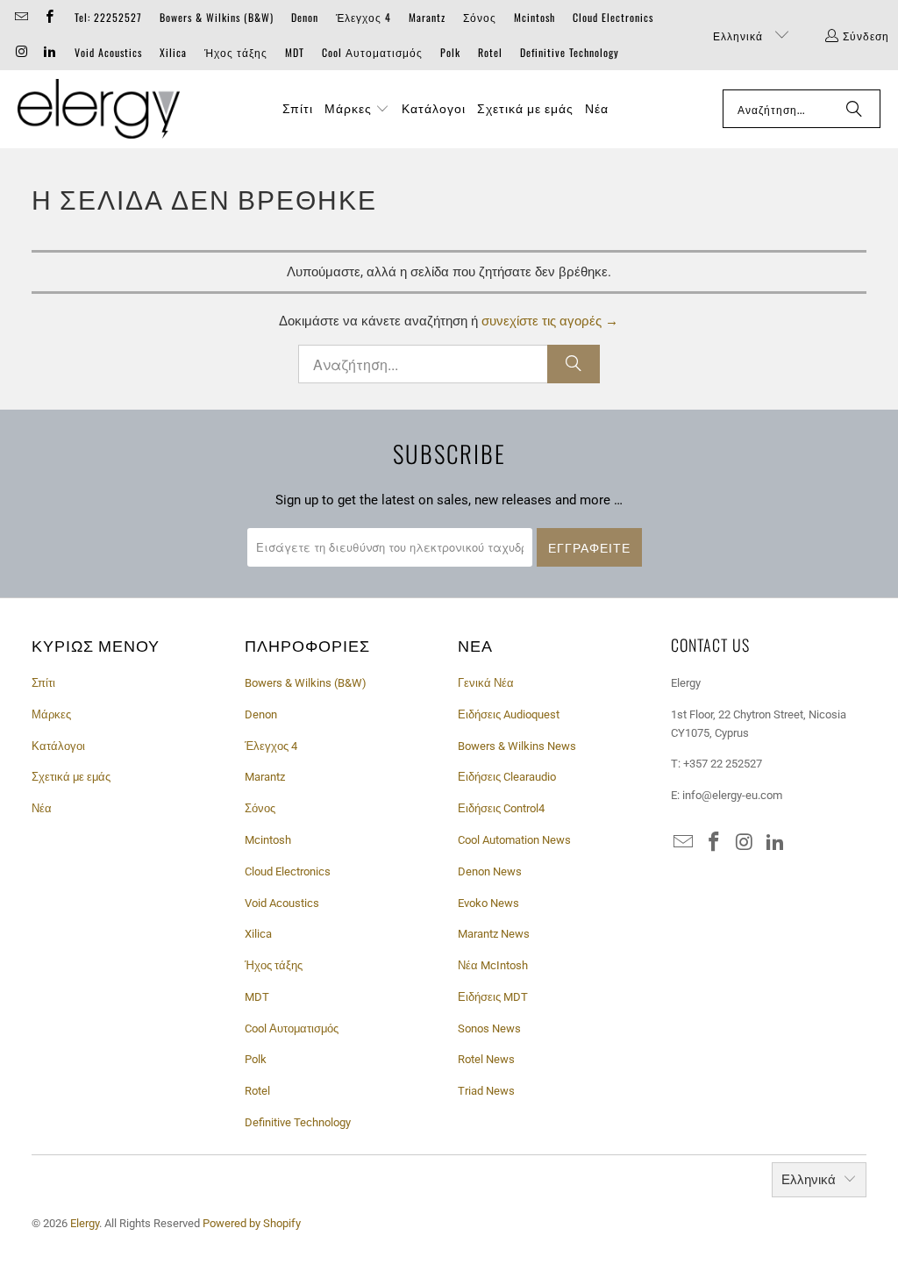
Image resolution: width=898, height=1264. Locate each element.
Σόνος (479, 17)
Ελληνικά (739, 35)
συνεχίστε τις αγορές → (549, 321)
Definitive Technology (569, 52)
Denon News (490, 871)
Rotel (490, 52)
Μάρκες (51, 714)
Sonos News (489, 1028)
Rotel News (486, 1059)
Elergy (84, 1223)
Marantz (427, 17)
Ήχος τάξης (235, 52)
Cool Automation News (514, 839)
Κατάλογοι (58, 746)
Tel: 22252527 (108, 17)
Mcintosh (534, 17)
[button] (356, 109)
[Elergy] (99, 109)
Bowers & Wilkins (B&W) (217, 17)
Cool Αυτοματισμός (372, 52)
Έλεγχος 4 (363, 17)
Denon (304, 17)
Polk (450, 52)
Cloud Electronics (613, 17)
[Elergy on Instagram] (20, 52)
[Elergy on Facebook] (47, 17)
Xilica (173, 52)
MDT (294, 52)
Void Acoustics (108, 52)
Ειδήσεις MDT (493, 996)
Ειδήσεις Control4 (501, 808)
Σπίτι (43, 682)
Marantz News (494, 933)
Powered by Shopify (252, 1223)
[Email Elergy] (20, 17)
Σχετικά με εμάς (71, 776)
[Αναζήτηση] (854, 108)
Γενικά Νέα (486, 682)
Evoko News (488, 903)
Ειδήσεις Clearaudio (507, 776)
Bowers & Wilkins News (517, 746)
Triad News (486, 1090)
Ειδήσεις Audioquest (508, 714)
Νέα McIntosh (493, 965)
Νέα (42, 808)
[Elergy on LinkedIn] (47, 52)
